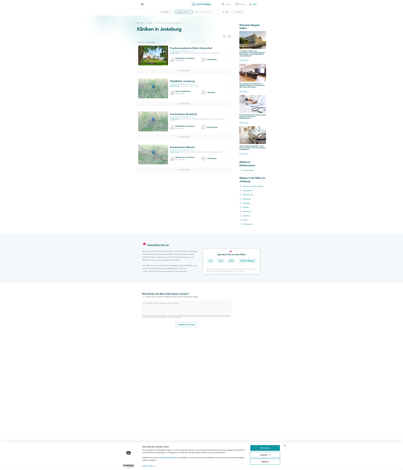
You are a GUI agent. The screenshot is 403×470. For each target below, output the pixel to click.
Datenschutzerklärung (175, 317)
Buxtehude (247, 199)
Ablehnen (265, 462)
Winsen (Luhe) (248, 195)
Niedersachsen (248, 170)
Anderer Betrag (247, 261)
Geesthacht (247, 211)
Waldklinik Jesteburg (182, 81)
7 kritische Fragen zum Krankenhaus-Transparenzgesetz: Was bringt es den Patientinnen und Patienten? (252, 53)
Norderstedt (247, 224)
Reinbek (246, 207)
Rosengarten (247, 191)
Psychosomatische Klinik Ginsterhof (191, 48)
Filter (227, 12)
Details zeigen (148, 466)
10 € (221, 261)
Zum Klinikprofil (184, 71)
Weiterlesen (243, 60)
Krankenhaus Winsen (182, 147)
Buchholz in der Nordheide (253, 186)
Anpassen (264, 455)
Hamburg (246, 203)
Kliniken (150, 23)
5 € (210, 261)
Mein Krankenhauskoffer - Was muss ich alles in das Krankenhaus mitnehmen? (252, 147)
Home (141, 23)
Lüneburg (246, 216)
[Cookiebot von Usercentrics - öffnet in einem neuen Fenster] (128, 465)
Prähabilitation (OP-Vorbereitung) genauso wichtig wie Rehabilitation (252, 116)
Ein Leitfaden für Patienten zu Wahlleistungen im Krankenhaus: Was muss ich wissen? (252, 85)
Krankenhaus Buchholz (183, 114)
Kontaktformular (149, 317)
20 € (232, 261)
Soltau (245, 220)
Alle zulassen (265, 448)
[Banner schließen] (284, 445)
